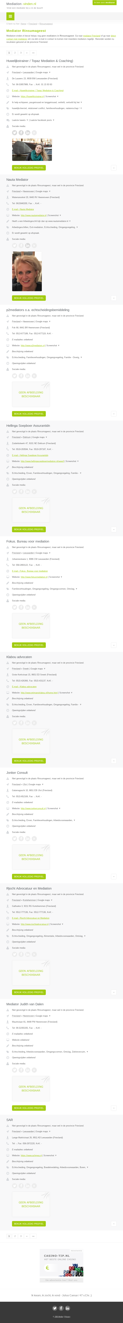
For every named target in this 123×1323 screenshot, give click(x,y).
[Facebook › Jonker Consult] (21, 838)
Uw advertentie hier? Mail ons (61, 1280)
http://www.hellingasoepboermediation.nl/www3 (42, 461)
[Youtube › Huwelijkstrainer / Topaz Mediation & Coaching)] (34, 132)
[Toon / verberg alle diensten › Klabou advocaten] (64, 704)
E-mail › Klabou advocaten (24, 686)
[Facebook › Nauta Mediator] (21, 245)
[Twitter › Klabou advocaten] (14, 722)
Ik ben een (104, 2)
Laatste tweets (20, 120)
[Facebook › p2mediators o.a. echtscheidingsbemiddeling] (21, 375)
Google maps (43, 72)
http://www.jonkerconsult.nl (33, 808)
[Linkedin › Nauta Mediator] (27, 245)
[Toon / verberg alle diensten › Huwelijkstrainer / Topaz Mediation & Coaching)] (64, 108)
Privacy (67, 1317)
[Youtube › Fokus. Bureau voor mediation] (34, 607)
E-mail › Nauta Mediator (23, 209)
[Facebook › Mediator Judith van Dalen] (21, 1070)
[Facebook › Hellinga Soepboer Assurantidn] (21, 491)
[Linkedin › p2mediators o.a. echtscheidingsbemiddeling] (27, 375)
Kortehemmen (29, 900)
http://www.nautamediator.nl (33, 215)
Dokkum (27, 437)
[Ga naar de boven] (114, 167)
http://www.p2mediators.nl (33, 345)
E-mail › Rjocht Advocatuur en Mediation (30, 918)
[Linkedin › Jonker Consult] (27, 838)
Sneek (26, 669)
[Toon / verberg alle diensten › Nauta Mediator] (64, 227)
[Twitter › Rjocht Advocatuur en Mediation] (14, 954)
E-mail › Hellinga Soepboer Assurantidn (30, 455)
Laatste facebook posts (42, 120)
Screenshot (52, 96)
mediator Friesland (91, 36)
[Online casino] (64, 1250)
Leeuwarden (28, 72)
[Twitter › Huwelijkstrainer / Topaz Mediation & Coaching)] (14, 132)
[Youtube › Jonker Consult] (34, 838)
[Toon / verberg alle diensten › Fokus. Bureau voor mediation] (64, 589)
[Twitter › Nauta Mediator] (14, 245)
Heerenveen (28, 191)
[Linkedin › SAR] (27, 1185)
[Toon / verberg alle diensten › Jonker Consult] (64, 820)
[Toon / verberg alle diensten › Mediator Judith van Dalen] (64, 1051)
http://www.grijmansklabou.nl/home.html (39, 693)
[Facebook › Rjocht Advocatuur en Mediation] (21, 954)
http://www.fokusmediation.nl (34, 577)
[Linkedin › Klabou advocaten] (27, 722)
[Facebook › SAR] (21, 1185)
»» (33, 53)
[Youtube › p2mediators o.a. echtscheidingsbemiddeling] (34, 375)
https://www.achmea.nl (31, 1155)
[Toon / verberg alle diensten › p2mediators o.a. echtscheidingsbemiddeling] (64, 357)
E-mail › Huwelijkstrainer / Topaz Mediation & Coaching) (38, 90)
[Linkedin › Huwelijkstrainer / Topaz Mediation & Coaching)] (27, 132)
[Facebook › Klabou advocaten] (21, 722)
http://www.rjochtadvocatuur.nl (35, 924)
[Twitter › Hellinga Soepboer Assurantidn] (14, 491)
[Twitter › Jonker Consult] (14, 838)
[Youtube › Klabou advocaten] (34, 722)
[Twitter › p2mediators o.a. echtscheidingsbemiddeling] (14, 375)
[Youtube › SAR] (34, 1185)
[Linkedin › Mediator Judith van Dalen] (27, 1070)
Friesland (16, 72)
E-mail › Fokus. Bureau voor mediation (30, 571)
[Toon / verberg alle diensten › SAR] (64, 1167)
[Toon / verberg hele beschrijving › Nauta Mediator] (64, 221)
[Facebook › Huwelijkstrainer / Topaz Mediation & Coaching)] (21, 132)
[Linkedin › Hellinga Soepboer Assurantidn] (27, 491)
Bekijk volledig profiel (29, 167)
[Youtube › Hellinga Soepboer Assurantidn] (34, 491)
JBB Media (59, 1317)
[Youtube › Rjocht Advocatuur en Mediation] (34, 954)
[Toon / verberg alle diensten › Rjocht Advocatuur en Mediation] (64, 936)
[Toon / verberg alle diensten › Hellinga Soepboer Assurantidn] (64, 473)
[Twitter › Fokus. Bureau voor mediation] (14, 607)
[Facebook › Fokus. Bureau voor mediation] (21, 607)
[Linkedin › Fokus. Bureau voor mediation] (27, 607)
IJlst (25, 784)
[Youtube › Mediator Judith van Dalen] (34, 1070)
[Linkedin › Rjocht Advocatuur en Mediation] (27, 954)
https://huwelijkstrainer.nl (32, 96)
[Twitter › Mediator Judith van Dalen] (14, 1070)
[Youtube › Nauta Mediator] (34, 245)
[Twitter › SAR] (14, 1185)
